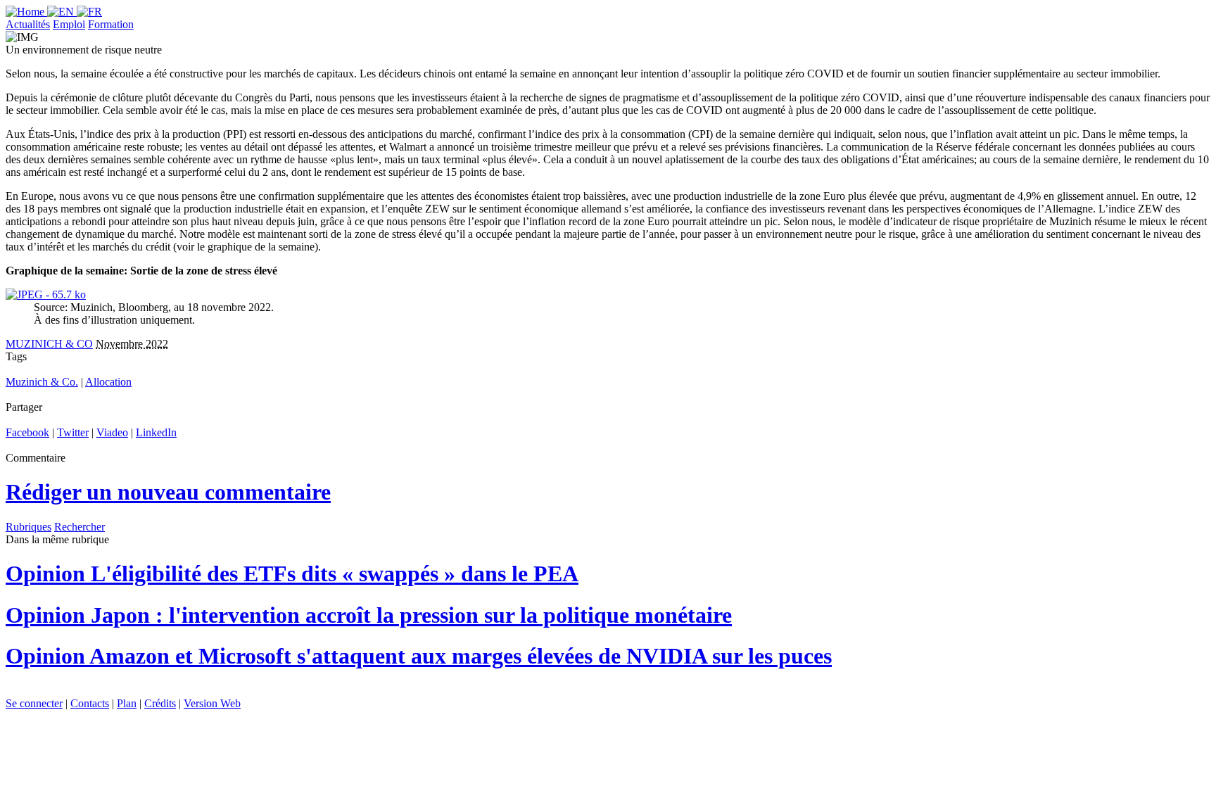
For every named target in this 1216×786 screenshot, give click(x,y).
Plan (127, 703)
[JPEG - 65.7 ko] (46, 294)
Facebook (27, 432)
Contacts (89, 703)
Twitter (73, 432)
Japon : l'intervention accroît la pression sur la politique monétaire (369, 615)
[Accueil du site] (26, 12)
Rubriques (28, 527)
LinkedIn (156, 432)
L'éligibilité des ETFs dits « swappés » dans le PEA (292, 573)
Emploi (69, 24)
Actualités (28, 24)
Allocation (108, 382)
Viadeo (112, 432)
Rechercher (79, 527)
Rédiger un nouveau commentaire (168, 492)
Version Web (212, 703)
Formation (111, 24)
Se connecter (34, 703)
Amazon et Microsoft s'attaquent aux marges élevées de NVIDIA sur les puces (419, 655)
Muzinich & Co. (42, 382)
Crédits (160, 703)
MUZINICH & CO (49, 344)
